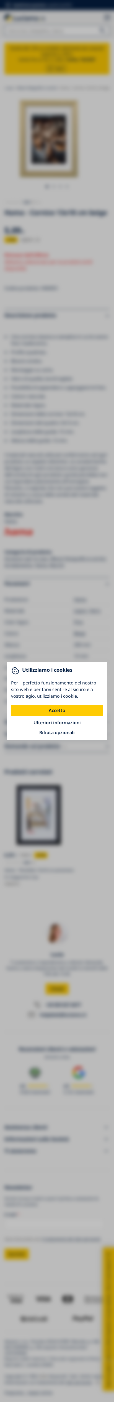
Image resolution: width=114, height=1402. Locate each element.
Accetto (57, 710)
